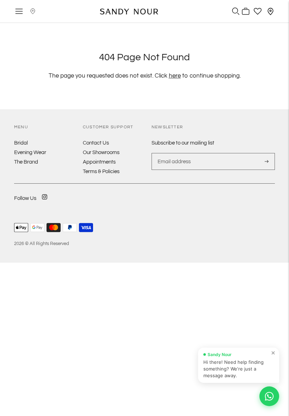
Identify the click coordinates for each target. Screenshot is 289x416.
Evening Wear (30, 152)
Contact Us (96, 143)
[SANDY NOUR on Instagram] (44, 201)
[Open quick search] (236, 11)
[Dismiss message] (273, 353)
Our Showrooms (101, 152)
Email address (173, 153)
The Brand (26, 162)
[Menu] (19, 11)
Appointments (99, 162)
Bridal (21, 143)
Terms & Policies (101, 171)
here (175, 76)
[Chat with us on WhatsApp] (269, 396)
